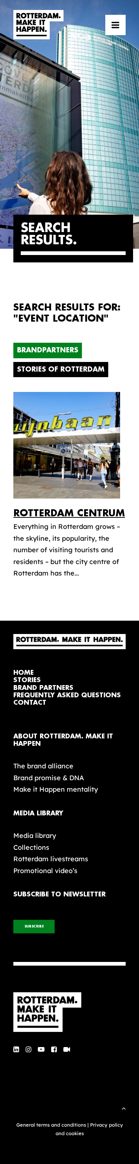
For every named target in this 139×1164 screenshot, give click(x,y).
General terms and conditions (51, 1125)
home (23, 673)
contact (29, 703)
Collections (31, 847)
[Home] (69, 1012)
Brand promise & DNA (48, 778)
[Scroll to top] (124, 1107)
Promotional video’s (45, 870)
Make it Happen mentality (55, 789)
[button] (115, 25)
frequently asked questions (67, 695)
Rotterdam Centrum (69, 513)
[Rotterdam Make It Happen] (38, 25)
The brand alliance (43, 766)
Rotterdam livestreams (50, 859)
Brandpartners (47, 350)
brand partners (43, 688)
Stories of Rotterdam (61, 369)
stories (27, 680)
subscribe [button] (34, 926)
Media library (34, 835)
